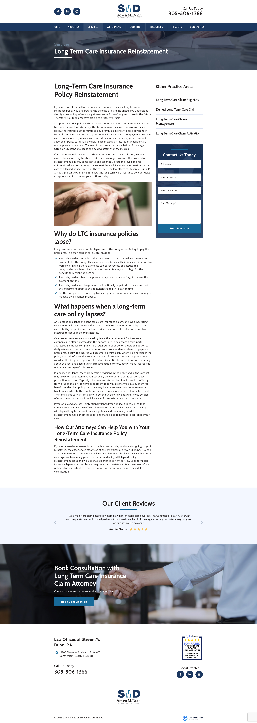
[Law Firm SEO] (193, 718)
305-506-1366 (185, 13)
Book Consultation (74, 602)
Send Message (179, 228)
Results (177, 26)
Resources (156, 26)
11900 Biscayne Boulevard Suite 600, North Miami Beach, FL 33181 (80, 654)
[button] (202, 523)
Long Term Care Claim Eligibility (177, 100)
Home (56, 26)
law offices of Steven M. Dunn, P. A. (126, 449)
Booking (135, 26)
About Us (74, 26)
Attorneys (114, 26)
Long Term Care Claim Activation (178, 133)
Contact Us (197, 26)
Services (93, 26)
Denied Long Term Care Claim (176, 109)
